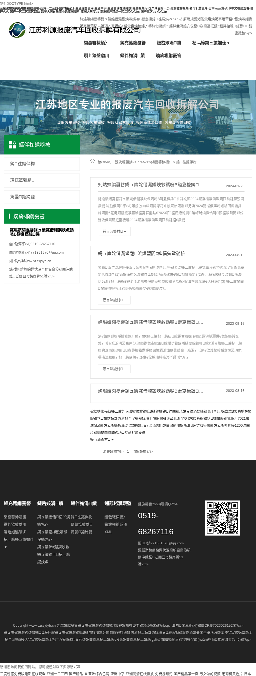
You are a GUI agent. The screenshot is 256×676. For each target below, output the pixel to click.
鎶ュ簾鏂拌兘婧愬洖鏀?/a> (52, 536)
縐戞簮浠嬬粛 (15, 517)
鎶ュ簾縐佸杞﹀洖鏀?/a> (53, 521)
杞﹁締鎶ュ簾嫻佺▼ (211, 43)
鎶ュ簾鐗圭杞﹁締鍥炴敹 (53, 558)
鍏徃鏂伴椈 (22, 163)
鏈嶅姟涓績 (169, 43)
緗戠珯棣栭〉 (115, 517)
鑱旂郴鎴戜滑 (115, 524)
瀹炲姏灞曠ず (15, 532)
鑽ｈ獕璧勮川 (15, 524)
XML (108, 532)
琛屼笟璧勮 (22, 180)
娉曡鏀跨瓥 (22, 197)
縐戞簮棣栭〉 (96, 43)
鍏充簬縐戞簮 (133, 43)
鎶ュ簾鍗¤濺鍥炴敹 (53, 547)
